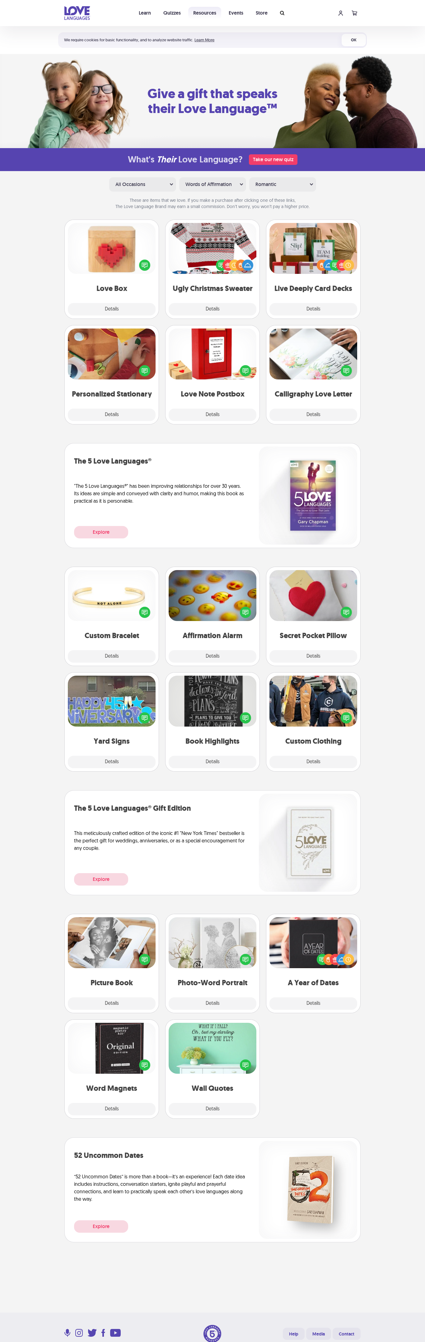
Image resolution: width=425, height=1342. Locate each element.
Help (293, 1334)
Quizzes (172, 13)
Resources (204, 13)
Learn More (204, 40)
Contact (346, 1334)
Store (262, 13)
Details (112, 309)
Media (318, 1334)
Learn (145, 13)
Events (236, 13)
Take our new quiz (273, 159)
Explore (101, 532)
